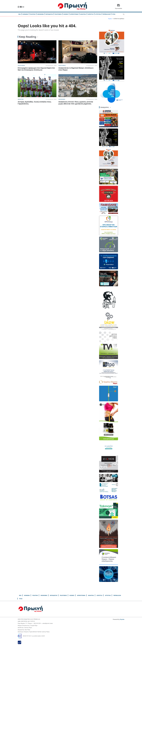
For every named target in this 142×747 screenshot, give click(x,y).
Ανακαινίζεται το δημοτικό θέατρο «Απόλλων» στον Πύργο (76, 69)
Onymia (122, 619)
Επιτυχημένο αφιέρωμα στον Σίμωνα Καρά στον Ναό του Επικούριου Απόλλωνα (36, 69)
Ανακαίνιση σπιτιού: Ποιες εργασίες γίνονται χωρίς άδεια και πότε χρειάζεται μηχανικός (75, 103)
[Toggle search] (123, 14)
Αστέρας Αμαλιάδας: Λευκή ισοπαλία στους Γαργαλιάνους (34, 103)
